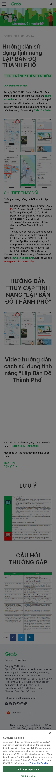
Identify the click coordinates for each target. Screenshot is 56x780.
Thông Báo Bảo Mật (39, 763)
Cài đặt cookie (28, 776)
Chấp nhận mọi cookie (28, 769)
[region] (28, 755)
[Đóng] (50, 733)
